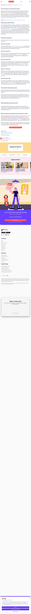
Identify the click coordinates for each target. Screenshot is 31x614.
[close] (27, 300)
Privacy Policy (17, 313)
